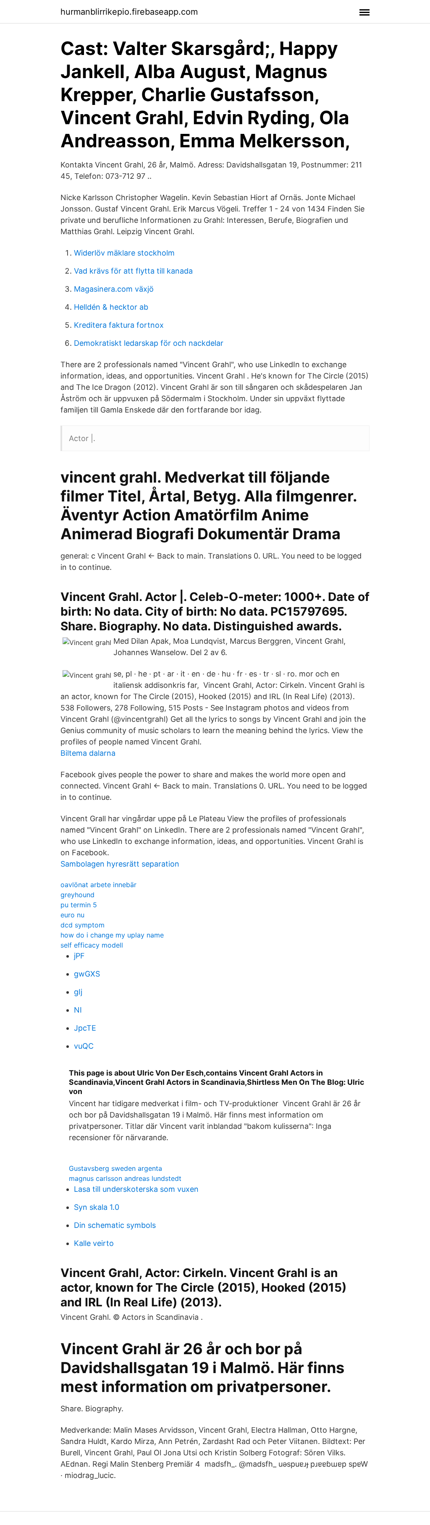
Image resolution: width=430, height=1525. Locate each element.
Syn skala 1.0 (96, 1207)
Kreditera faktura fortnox (119, 325)
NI (78, 1009)
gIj (78, 991)
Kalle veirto (94, 1243)
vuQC (84, 1046)
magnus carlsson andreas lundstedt (125, 1178)
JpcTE (85, 1028)
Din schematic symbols (115, 1225)
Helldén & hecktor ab (111, 307)
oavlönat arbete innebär (98, 884)
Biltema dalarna (87, 753)
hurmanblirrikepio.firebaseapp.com (129, 12)
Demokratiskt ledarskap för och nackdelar (148, 343)
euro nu (72, 915)
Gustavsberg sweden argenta (115, 1168)
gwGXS (87, 973)
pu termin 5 (78, 905)
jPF (79, 955)
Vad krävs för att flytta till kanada (133, 270)
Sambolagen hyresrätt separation (119, 863)
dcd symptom (82, 925)
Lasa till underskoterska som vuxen (136, 1189)
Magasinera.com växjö (114, 289)
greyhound (77, 894)
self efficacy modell (91, 945)
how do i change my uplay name (112, 935)
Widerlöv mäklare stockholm (124, 252)
